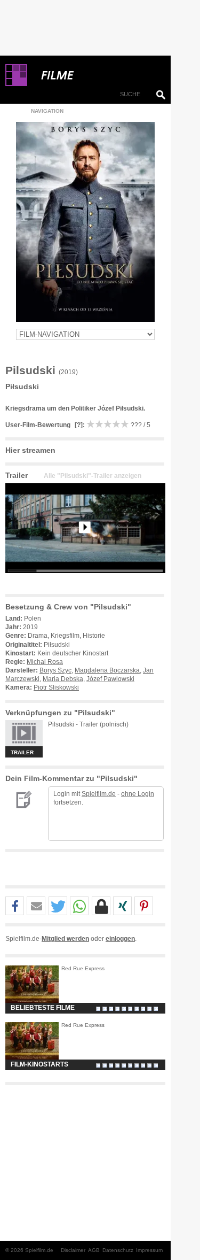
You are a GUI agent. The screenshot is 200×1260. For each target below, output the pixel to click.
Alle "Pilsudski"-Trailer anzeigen (92, 476)
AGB (94, 1250)
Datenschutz (117, 1250)
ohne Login (137, 794)
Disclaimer (73, 1250)
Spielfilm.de (99, 794)
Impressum (149, 1250)
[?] (78, 425)
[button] (14, 906)
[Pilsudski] (85, 581)
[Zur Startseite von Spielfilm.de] (16, 84)
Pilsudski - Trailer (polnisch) (88, 724)
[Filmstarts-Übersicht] (96, 75)
